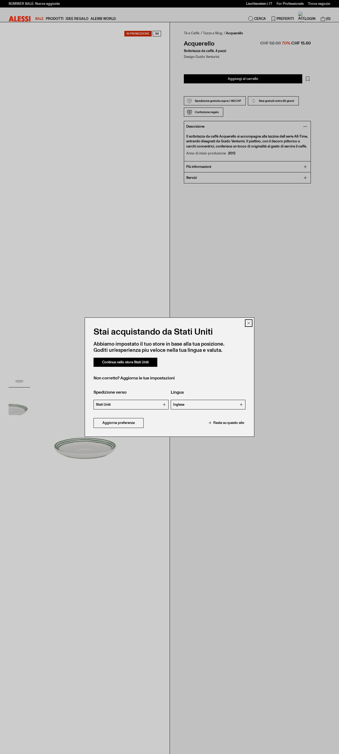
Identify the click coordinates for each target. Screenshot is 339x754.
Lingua (177, 392)
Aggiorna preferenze (118, 423)
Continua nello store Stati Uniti (125, 362)
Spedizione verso (110, 392)
